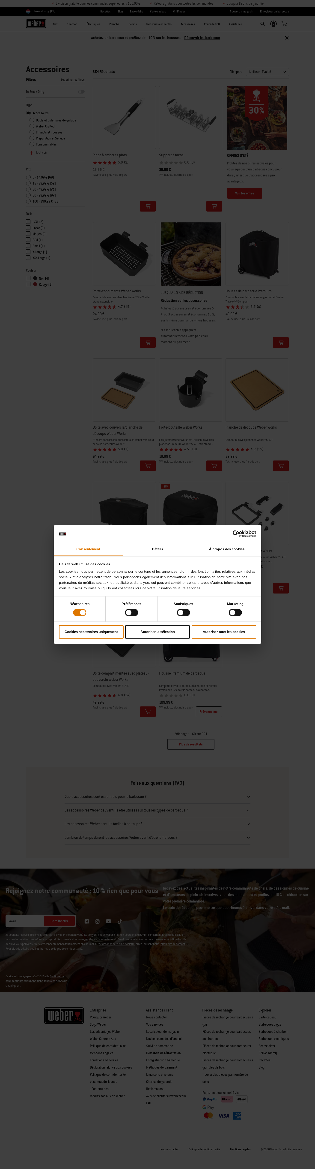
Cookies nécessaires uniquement (91, 632)
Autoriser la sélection (157, 632)
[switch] (131, 612)
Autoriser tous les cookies (224, 632)
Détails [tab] (157, 549)
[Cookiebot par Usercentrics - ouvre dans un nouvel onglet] (236, 533)
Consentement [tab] (88, 549)
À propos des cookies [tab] (226, 549)
